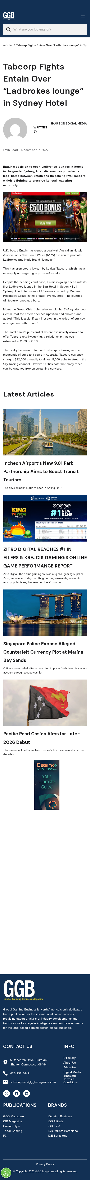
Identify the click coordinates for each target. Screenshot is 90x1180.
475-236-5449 (20, 1073)
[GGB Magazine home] (8, 16)
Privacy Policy (45, 1164)
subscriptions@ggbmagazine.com (33, 1082)
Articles (8, 45)
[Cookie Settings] (6, 1173)
